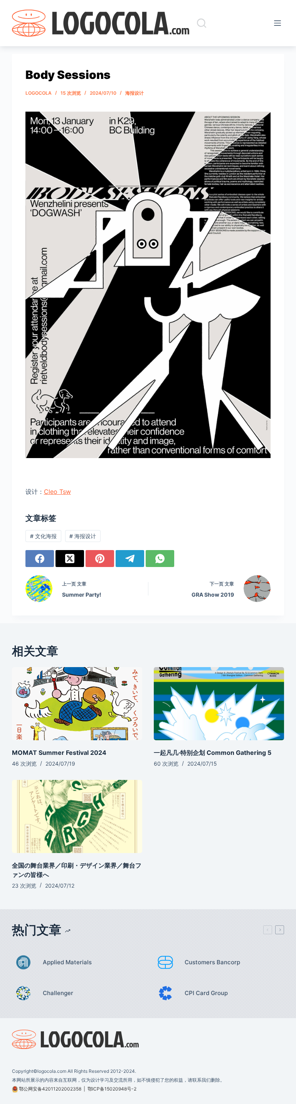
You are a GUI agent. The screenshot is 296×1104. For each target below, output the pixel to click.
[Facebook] (39, 558)
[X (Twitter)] (70, 558)
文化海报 (43, 536)
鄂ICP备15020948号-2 (111, 1089)
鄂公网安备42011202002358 (50, 1089)
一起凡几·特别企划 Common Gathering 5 (212, 752)
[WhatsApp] (160, 558)
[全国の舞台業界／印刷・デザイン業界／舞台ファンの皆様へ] (77, 816)
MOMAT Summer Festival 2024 (59, 752)
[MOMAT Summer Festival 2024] (77, 703)
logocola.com (51, 1071)
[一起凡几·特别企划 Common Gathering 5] (219, 703)
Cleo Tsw (57, 491)
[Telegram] (130, 558)
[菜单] (279, 23)
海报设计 (134, 93)
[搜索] (201, 23)
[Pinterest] (100, 558)
